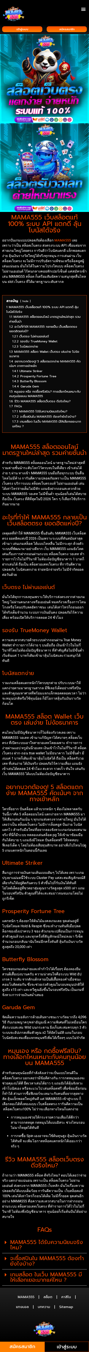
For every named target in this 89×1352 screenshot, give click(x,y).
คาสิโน (66, 1297)
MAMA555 (26, 1297)
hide (25, 301)
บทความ (44, 1307)
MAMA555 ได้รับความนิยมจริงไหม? (46, 1245)
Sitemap (66, 1307)
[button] (83, 9)
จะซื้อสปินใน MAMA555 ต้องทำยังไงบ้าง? (47, 1261)
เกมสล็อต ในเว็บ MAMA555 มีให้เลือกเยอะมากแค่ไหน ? (46, 1277)
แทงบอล (22, 1307)
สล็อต (47, 1297)
